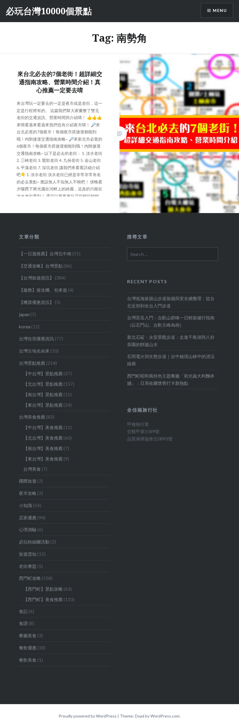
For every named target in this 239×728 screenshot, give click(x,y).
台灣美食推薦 (32, 416)
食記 (23, 611)
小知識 (25, 505)
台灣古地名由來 (34, 350)
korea (24, 326)
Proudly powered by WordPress (88, 715)
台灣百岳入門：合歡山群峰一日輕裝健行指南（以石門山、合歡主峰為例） (171, 321)
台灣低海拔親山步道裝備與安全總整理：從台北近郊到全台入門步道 (171, 302)
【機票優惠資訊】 (36, 302)
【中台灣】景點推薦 (43, 373)
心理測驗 (27, 529)
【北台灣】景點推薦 (43, 384)
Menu (220, 10)
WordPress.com (165, 715)
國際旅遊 (27, 480)
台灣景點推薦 (32, 363)
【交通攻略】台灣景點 (41, 265)
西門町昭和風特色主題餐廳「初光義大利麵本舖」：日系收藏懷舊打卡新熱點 (171, 379)
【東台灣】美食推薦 (43, 458)
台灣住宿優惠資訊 (36, 338)
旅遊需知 (27, 554)
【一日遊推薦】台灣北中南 (45, 253)
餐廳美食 (27, 635)
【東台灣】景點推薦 (43, 405)
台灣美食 (32, 469)
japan (24, 314)
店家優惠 (27, 517)
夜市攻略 (27, 493)
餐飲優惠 (27, 647)
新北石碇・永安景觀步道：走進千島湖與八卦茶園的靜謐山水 (171, 340)
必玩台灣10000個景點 (49, 11)
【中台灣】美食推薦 (43, 427)
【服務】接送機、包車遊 (43, 290)
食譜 (23, 623)
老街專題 (27, 566)
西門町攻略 (30, 578)
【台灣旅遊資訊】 (36, 277)
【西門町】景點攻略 (43, 588)
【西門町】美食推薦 (43, 599)
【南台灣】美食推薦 (43, 448)
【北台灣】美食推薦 (43, 437)
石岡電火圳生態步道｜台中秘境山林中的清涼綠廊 (171, 360)
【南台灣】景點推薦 (43, 394)
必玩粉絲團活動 (34, 541)
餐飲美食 (27, 660)
